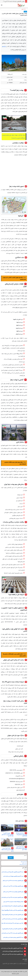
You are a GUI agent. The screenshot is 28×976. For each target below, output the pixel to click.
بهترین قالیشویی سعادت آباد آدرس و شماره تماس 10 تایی (12, 919)
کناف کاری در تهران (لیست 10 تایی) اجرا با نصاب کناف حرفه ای (14, 923)
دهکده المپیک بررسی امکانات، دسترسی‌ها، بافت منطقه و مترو (7, 849)
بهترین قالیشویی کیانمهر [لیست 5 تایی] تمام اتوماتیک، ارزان (12, 906)
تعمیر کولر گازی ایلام (23, 864)
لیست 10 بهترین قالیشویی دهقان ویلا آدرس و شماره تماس (12, 872)
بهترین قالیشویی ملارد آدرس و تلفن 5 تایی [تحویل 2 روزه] (12, 914)
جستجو (25, 855)
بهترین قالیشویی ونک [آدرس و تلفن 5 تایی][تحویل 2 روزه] (12, 910)
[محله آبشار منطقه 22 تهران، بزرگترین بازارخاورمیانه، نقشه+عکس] (21, 827)
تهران (22, 9)
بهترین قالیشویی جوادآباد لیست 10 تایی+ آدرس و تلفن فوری (15, 886)
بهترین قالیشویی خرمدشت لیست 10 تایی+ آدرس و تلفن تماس (15, 881)
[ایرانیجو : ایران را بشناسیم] (21, 5)
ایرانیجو (4, 46)
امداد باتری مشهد (24, 861)
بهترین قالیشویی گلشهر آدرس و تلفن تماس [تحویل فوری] (12, 929)
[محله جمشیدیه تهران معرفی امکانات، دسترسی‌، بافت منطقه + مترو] (21, 841)
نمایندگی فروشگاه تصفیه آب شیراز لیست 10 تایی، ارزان (13, 901)
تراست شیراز (24, 863)
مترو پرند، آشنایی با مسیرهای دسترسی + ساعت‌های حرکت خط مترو (7, 834)
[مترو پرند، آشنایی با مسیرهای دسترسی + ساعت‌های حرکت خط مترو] (7, 827)
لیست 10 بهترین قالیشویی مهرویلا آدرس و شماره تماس (13, 876)
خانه (25, 9)
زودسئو (10, 973)
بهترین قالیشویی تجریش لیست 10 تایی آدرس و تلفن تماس (12, 897)
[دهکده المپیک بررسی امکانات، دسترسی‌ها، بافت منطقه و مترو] (7, 842)
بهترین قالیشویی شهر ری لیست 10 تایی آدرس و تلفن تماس (12, 933)
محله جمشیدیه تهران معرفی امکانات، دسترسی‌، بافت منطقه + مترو (21, 848)
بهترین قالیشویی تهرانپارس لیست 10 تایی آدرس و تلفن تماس (15, 892)
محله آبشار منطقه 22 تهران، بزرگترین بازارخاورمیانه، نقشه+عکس (21, 834)
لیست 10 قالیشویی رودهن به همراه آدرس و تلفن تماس (13, 937)
